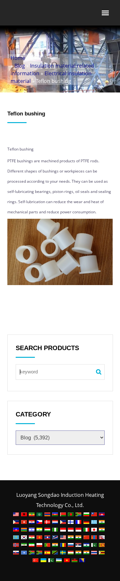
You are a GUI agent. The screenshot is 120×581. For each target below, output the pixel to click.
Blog (19, 65)
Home (18, 58)
